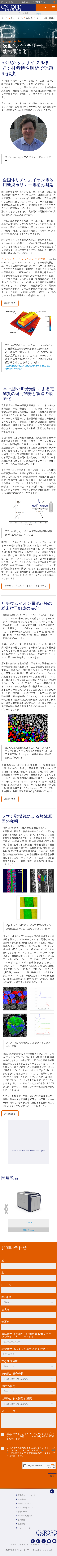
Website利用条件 (25, 1516)
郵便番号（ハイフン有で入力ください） (27, 1349)
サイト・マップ (24, 1528)
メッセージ (8, 1411)
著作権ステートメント (27, 1495)
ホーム (4, 18)
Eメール (7, 1285)
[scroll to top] (52, 1491)
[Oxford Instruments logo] (10, 7)
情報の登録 (22, 1512)
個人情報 (21, 1520)
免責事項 (21, 1524)
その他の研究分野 (12, 1373)
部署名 (5, 1321)
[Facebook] (33, 1541)
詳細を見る (9, 303)
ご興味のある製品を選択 (16, 1398)
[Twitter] (44, 1541)
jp (39, 7)
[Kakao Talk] (54, 1541)
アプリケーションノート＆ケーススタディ (25, 586)
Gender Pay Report (25, 1508)
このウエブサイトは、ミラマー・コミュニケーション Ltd (28, 1550)
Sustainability (23, 1499)
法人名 (6, 1309)
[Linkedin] (38, 1541)
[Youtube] (49, 1541)
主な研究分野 (10, 1361)
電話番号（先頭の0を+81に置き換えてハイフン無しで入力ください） (27, 1335)
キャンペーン (17, 18)
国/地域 (7, 1297)
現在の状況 (9, 1386)
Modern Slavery (24, 1503)
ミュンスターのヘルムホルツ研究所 (23, 259)
